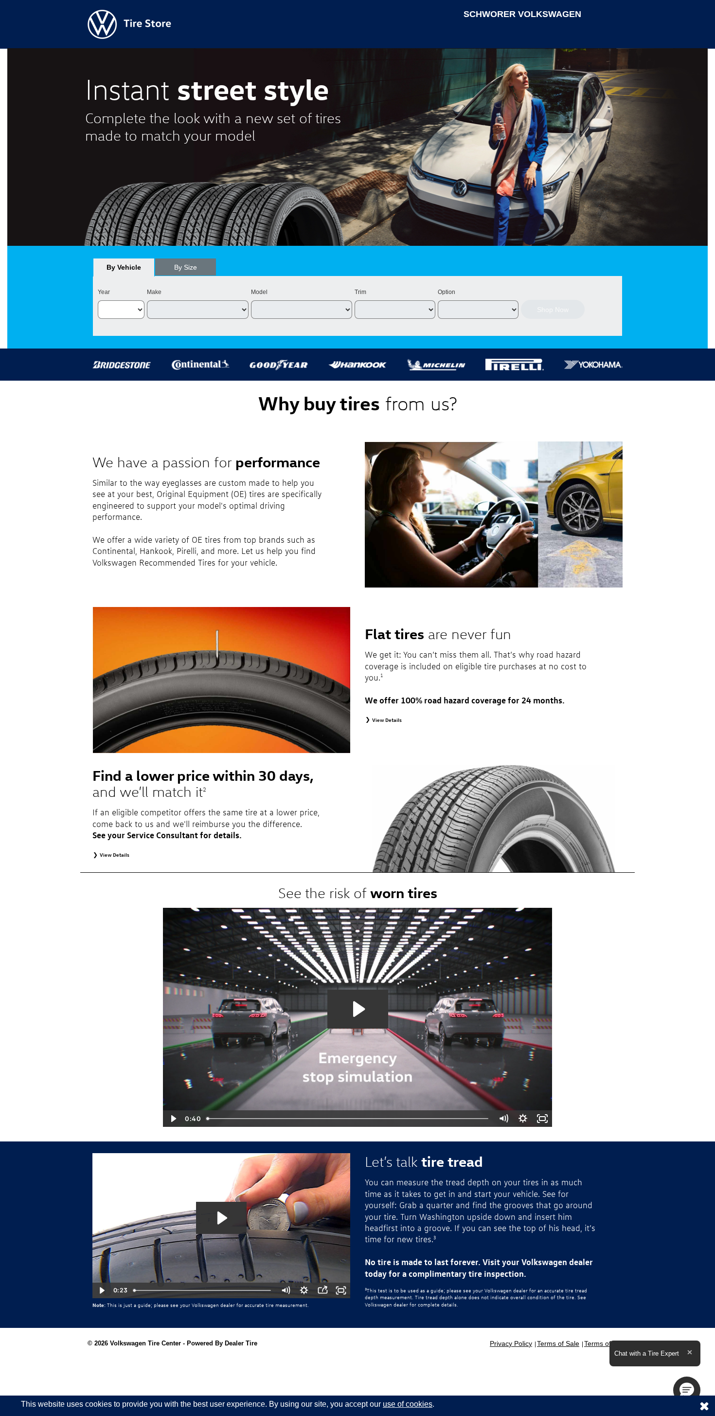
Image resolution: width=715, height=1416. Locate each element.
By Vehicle (124, 267)
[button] (686, 1390)
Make (154, 292)
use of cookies (407, 1404)
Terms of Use (604, 1343)
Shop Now (553, 309)
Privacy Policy (511, 1343)
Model (259, 292)
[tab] (124, 267)
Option (446, 292)
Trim (360, 292)
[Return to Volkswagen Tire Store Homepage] (129, 23)
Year (104, 292)
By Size (185, 267)
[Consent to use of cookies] (704, 1405)
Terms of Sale (558, 1343)
